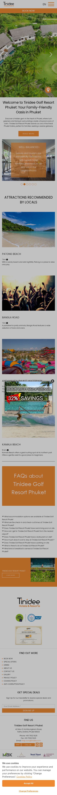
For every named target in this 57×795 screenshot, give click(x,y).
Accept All (28, 783)
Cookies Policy (24, 776)
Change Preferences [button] (28, 791)
